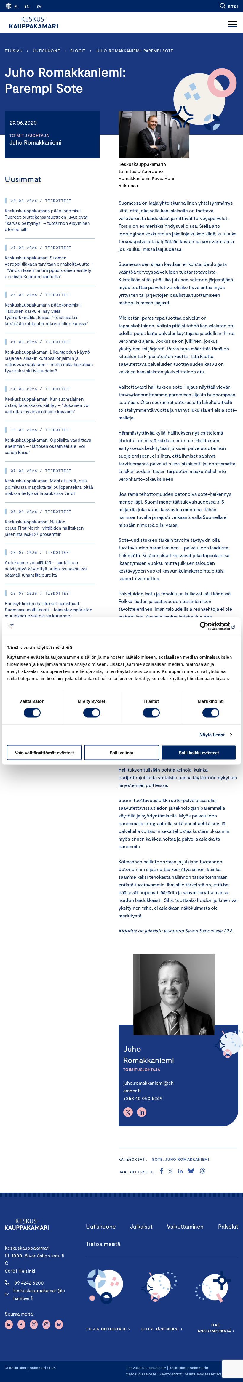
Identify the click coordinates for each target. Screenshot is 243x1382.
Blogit (77, 50)
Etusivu (13, 50)
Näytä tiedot (212, 734)
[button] (228, 6)
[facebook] (161, 1172)
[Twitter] (128, 1112)
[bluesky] (191, 1172)
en (27, 6)
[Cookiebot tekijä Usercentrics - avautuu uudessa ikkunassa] (210, 626)
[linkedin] (180, 1171)
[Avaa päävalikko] (232, 22)
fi (16, 6)
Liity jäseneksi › (161, 1329)
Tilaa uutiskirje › (108, 1329)
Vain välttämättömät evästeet (44, 752)
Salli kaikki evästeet (199, 752)
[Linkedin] (141, 1112)
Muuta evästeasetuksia (205, 1374)
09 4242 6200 (29, 1282)
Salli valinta (121, 752)
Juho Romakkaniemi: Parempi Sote (134, 50)
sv (38, 6)
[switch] (91, 713)
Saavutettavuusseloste (146, 1367)
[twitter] (170, 1171)
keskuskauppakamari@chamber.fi (39, 1294)
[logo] (33, 22)
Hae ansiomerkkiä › (216, 1327)
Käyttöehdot (170, 1374)
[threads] (202, 1171)
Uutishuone (46, 50)
